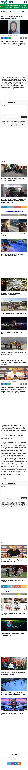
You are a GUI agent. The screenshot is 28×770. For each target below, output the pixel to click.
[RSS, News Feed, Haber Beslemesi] (19, 763)
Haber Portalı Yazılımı (7, 768)
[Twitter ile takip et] (9, 763)
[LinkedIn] (6, 38)
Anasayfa (5, 11)
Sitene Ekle (13, 759)
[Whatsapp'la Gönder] (8, 38)
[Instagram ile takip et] (12, 763)
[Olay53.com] (7, 2)
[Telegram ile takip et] (15, 763)
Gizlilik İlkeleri (20, 757)
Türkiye (10, 11)
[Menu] (25, 2)
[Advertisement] (14, 61)
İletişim (14, 757)
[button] (21, 38)
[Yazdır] (10, 38)
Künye (10, 757)
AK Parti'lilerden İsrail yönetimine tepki (14, 6)
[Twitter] (4, 38)
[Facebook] (2, 38)
